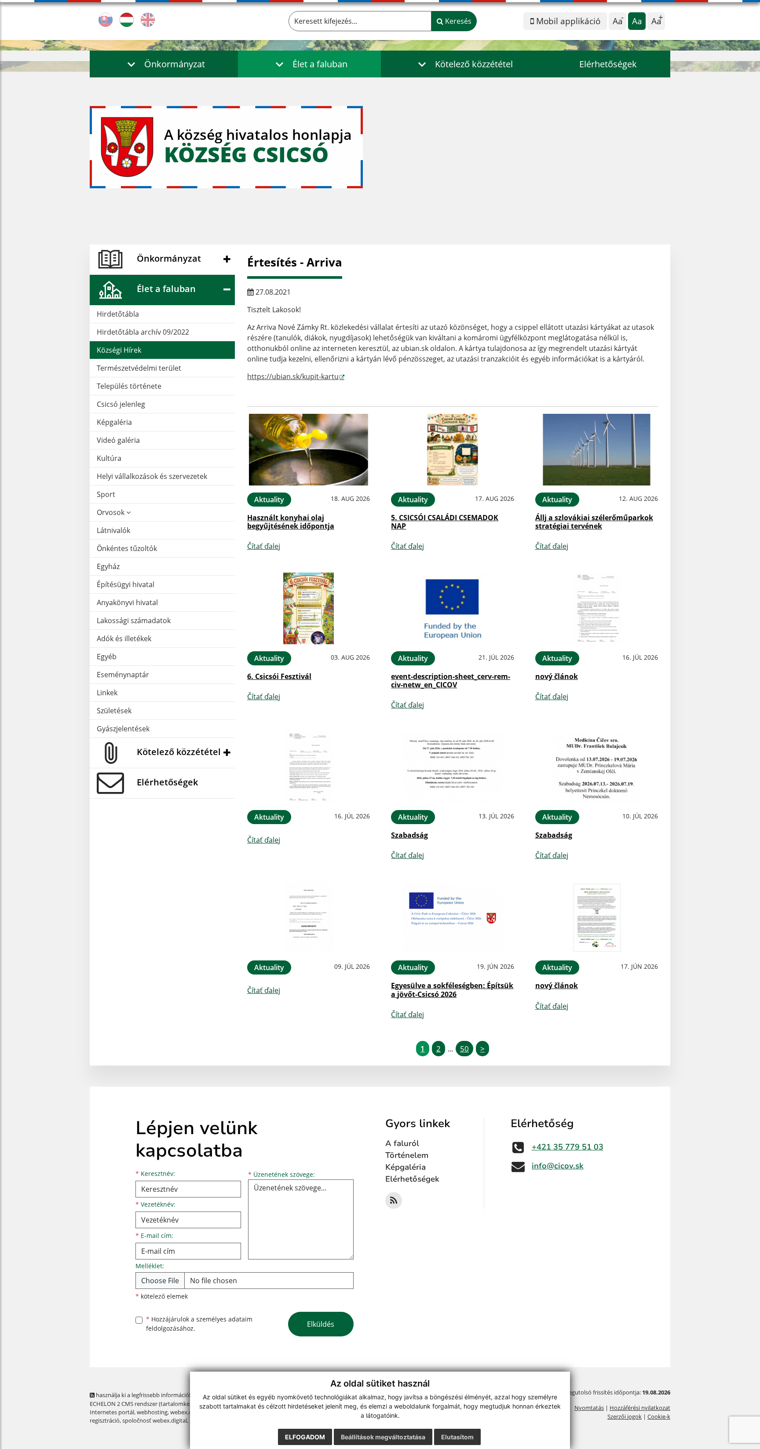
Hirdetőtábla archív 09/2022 (143, 332)
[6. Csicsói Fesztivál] (308, 608)
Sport (106, 494)
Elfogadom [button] (305, 1437)
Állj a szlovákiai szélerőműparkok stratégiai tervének (594, 522)
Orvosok (111, 512)
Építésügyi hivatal (125, 584)
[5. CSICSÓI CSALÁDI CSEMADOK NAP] (452, 449)
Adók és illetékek (124, 638)
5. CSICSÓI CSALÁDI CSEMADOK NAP (444, 522)
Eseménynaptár (123, 674)
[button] (164, 64)
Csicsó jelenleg (121, 404)
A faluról (402, 1143)
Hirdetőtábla (118, 314)
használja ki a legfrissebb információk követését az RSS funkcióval (180, 1395)
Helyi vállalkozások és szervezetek (152, 476)
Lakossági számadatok (134, 620)
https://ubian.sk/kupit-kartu (293, 376)
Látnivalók (113, 530)
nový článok (556, 676)
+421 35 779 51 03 (567, 1147)
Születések (114, 710)
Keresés (457, 21)
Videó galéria (118, 440)
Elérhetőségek (608, 64)
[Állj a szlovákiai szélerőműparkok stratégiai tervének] (596, 449)
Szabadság (409, 835)
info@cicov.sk (558, 1166)
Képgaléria (114, 422)
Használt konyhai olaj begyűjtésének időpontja (290, 522)
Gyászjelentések (123, 729)
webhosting (152, 1412)
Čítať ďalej (263, 546)
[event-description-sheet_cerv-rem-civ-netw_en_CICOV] (452, 608)
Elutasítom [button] (457, 1437)
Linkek (107, 692)
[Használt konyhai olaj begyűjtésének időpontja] (308, 449)
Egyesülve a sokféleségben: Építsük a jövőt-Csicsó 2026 (452, 990)
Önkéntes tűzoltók (127, 548)
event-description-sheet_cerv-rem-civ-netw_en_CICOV (450, 681)
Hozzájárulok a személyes (199, 1323)
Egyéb (107, 656)
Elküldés (320, 1324)
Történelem (406, 1155)
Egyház (108, 566)
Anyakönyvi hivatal (127, 602)
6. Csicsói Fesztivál (279, 676)
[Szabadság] (452, 767)
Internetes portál (112, 1412)
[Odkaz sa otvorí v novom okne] (393, 1200)
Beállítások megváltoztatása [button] (383, 1437)
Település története (129, 386)
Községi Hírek (119, 350)
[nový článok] (596, 608)
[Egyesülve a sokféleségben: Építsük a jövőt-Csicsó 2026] (452, 917)
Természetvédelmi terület (139, 368)
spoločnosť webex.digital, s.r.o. (162, 1420)
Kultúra (109, 458)
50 (464, 1049)
